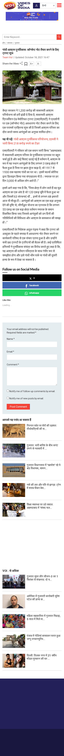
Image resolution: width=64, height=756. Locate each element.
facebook (34, 285)
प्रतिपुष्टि (33, 734)
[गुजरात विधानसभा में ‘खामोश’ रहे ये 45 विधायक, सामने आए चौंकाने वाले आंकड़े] (13, 470)
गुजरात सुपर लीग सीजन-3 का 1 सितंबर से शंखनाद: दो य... (42, 578)
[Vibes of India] (16, 5)
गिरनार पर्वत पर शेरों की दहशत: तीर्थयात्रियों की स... (42, 427)
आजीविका (23, 734)
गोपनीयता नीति (44, 734)
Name (11, 339)
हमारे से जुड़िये (15, 720)
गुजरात (17, 43)
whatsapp (34, 292)
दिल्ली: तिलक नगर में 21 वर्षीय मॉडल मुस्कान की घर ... (41, 657)
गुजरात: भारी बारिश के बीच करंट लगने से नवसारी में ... (42, 447)
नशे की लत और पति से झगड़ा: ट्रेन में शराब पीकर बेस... (44, 486)
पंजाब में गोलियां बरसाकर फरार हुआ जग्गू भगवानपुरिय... (43, 637)
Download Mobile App (32, 747)
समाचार (9, 43)
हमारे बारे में (14, 734)
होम (3, 43)
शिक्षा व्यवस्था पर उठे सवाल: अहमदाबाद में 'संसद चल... (40, 506)
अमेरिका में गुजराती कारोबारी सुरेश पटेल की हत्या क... (43, 597)
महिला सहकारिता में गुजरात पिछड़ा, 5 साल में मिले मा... (43, 617)
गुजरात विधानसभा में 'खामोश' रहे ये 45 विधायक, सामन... (43, 466)
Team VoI (7, 57)
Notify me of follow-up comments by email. (32, 391)
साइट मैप (55, 734)
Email (10, 351)
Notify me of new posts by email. (26, 398)
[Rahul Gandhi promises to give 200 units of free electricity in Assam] (13, 581)
